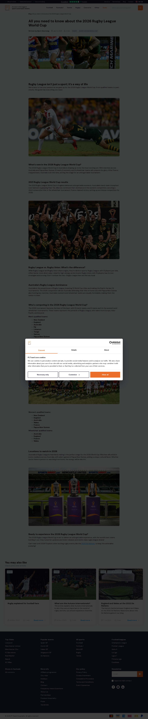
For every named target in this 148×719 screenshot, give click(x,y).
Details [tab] (74, 350)
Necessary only (43, 374)
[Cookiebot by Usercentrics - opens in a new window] (110, 342)
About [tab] (106, 350)
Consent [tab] (41, 350)
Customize (73, 374)
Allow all (105, 374)
